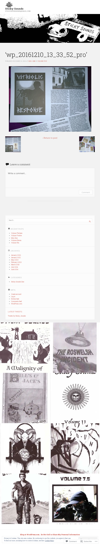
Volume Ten (15, 243)
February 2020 (16, 262)
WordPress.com (16, 304)
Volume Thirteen (16, 233)
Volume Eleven (16, 240)
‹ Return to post (50, 138)
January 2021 (16, 257)
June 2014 (14, 269)
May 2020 (14, 260)
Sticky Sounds (14, 8)
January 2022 (16, 255)
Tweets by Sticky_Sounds (17, 316)
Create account (16, 294)
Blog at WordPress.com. (30, 534)
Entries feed (15, 299)
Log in (13, 296)
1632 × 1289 (31, 61)
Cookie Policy (49, 541)
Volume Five (42, 61)
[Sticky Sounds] (50, 28)
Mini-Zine (14, 238)
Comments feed (16, 301)
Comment (86, 192)
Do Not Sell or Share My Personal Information (60, 534)
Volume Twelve (16, 235)
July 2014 (14, 267)
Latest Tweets (15, 312)
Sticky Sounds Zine (17, 282)
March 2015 (15, 264)
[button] (13, 144)
